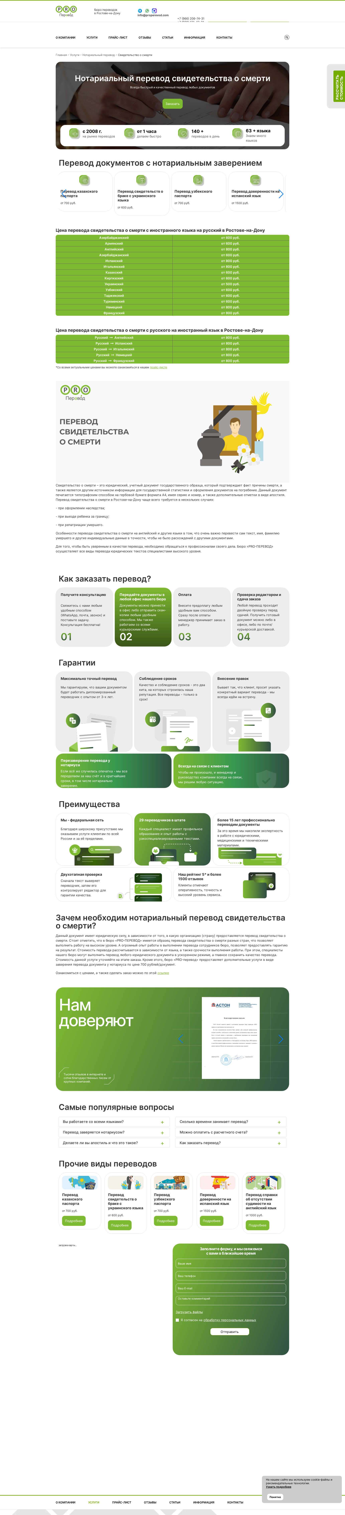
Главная (61, 55)
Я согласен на (218, 1320)
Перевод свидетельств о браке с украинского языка (83, 195)
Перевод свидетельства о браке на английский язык (261, 1201)
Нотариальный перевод (98, 55)
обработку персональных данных (229, 1320)
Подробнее (74, 1225)
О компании (65, 37)
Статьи (167, 37)
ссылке (163, 973)
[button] (281, 193)
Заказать (173, 104)
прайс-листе (158, 367)
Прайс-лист (117, 37)
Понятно (275, 1497)
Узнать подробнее (278, 1486)
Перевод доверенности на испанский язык (198, 193)
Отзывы (145, 37)
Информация (194, 37)
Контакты (224, 37)
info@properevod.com (153, 15)
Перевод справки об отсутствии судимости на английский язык (254, 195)
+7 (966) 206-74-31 (190, 18)
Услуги (91, 37)
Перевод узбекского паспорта (118, 1199)
